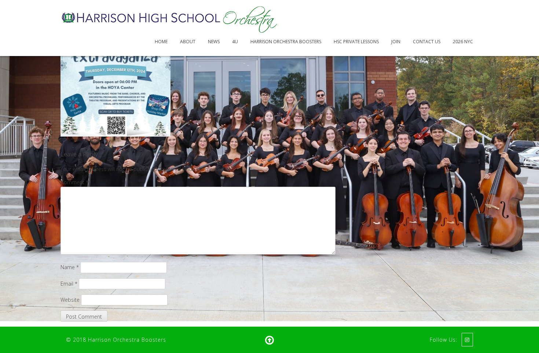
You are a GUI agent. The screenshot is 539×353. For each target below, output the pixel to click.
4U (235, 41)
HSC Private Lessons (356, 41)
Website (70, 299)
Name (69, 267)
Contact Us (426, 41)
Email (68, 283)
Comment (74, 182)
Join (395, 41)
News (214, 41)
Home (161, 41)
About (187, 41)
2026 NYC (463, 41)
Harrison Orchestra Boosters (285, 41)
